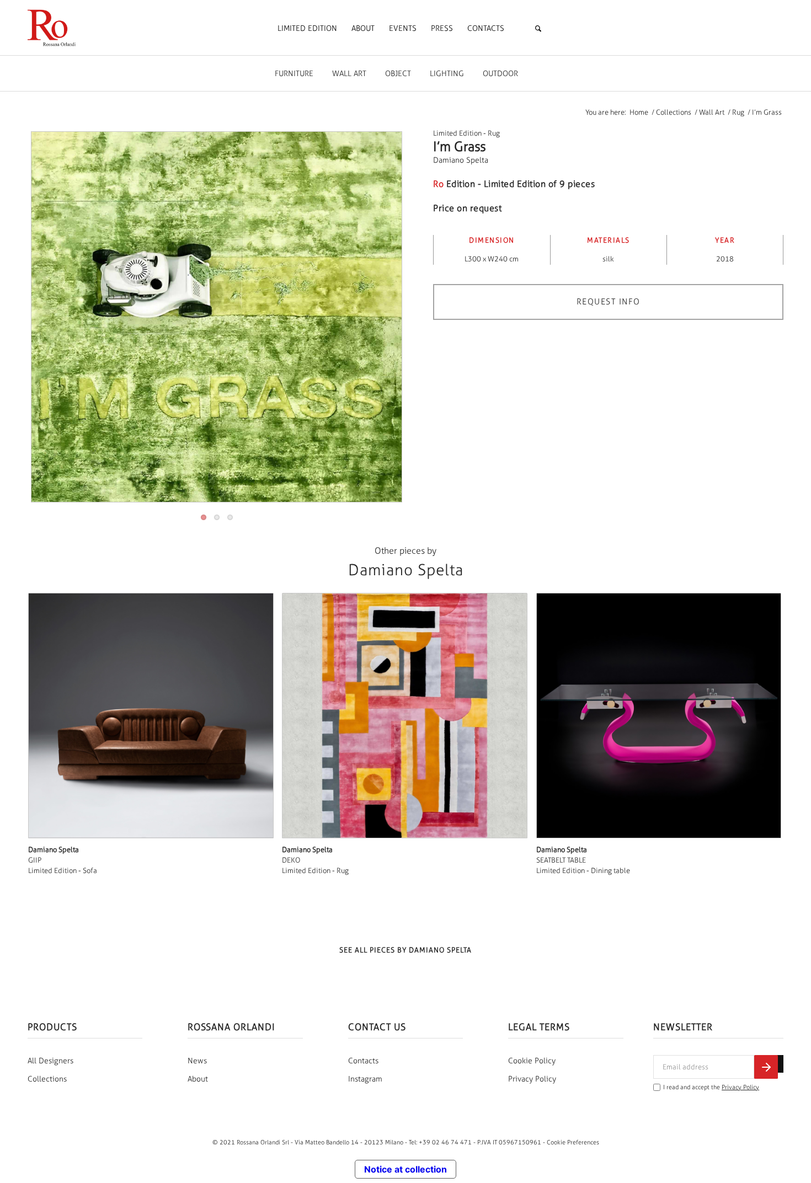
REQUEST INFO (609, 302)
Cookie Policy (532, 1061)
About (198, 1079)
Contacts (363, 1061)
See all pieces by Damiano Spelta (405, 950)
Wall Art (349, 73)
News (197, 1061)
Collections (47, 1079)
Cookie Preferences (573, 1142)
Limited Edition (457, 133)
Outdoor (500, 73)
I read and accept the (711, 1087)
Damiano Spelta (460, 160)
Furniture (294, 73)
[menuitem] (307, 28)
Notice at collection (405, 1169)
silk (608, 259)
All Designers (50, 1061)
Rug (494, 133)
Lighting (447, 73)
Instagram (365, 1079)
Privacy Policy (532, 1079)
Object (398, 73)
